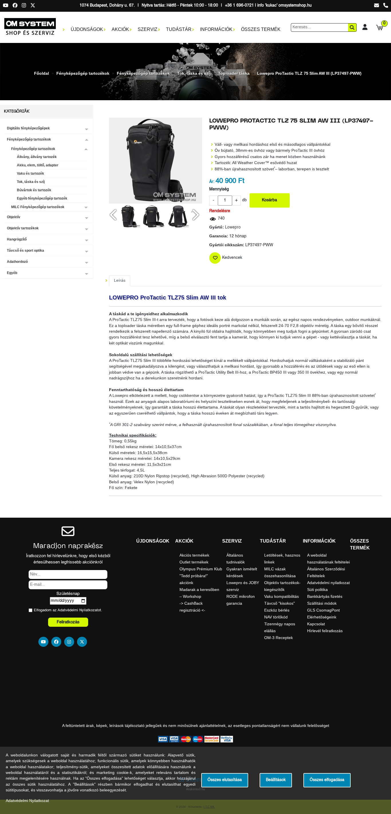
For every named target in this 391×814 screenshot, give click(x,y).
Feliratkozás (68, 622)
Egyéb (12, 273)
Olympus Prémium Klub (200, 569)
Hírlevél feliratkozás (325, 630)
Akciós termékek (194, 555)
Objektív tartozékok (23, 228)
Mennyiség (219, 189)
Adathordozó (17, 262)
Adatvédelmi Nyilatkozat (78, 610)
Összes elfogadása (327, 780)
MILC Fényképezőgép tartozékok (37, 207)
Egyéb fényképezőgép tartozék (42, 198)
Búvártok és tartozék (34, 190)
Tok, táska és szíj (194, 73)
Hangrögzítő (17, 239)
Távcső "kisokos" (279, 603)
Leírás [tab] (119, 280)
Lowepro (233, 227)
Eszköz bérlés (276, 610)
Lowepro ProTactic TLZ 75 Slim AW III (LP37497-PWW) (309, 73)
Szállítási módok (322, 603)
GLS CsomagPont (323, 610)
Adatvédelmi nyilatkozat (328, 582)
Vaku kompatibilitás (281, 596)
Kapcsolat (316, 624)
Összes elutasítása (225, 780)
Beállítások (276, 780)
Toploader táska (234, 73)
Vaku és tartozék (30, 174)
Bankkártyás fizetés (324, 596)
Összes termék (261, 29)
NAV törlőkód (276, 617)
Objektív (13, 217)
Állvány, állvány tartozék (37, 157)
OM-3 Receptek (278, 637)
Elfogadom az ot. (68, 610)
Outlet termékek (193, 562)
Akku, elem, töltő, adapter (37, 165)
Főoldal (41, 73)
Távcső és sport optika (25, 251)
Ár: (211, 182)
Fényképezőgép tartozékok (82, 73)
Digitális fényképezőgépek (28, 128)
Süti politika (317, 589)
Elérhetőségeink (321, 617)
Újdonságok (87, 29)
